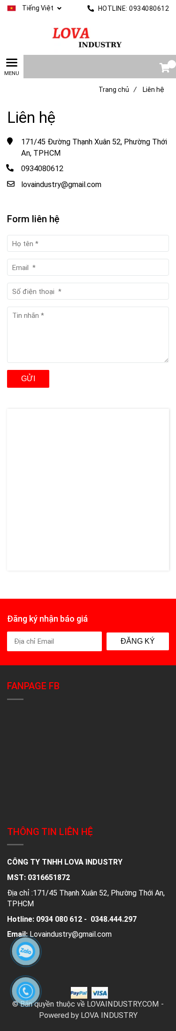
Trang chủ (118, 89)
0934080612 (149, 8)
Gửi (28, 379)
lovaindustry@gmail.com (61, 184)
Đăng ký (138, 641)
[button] (34, 8)
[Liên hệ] (88, 36)
